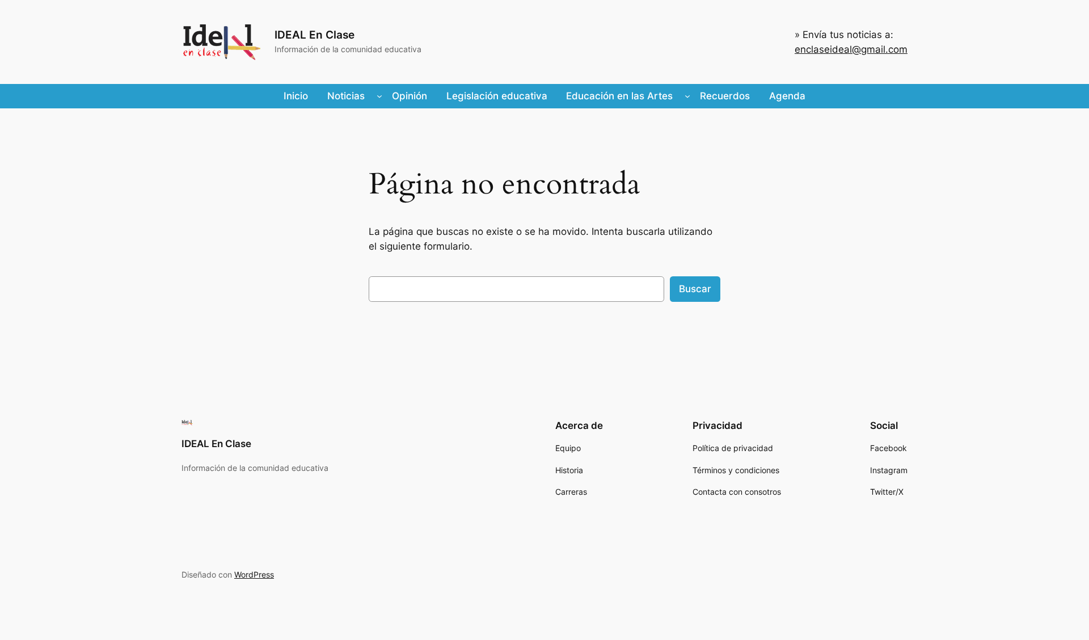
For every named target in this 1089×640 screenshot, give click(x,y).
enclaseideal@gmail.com (851, 49)
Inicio (296, 96)
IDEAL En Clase (314, 34)
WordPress (254, 574)
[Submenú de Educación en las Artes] (687, 96)
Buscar (695, 288)
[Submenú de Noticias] (379, 96)
